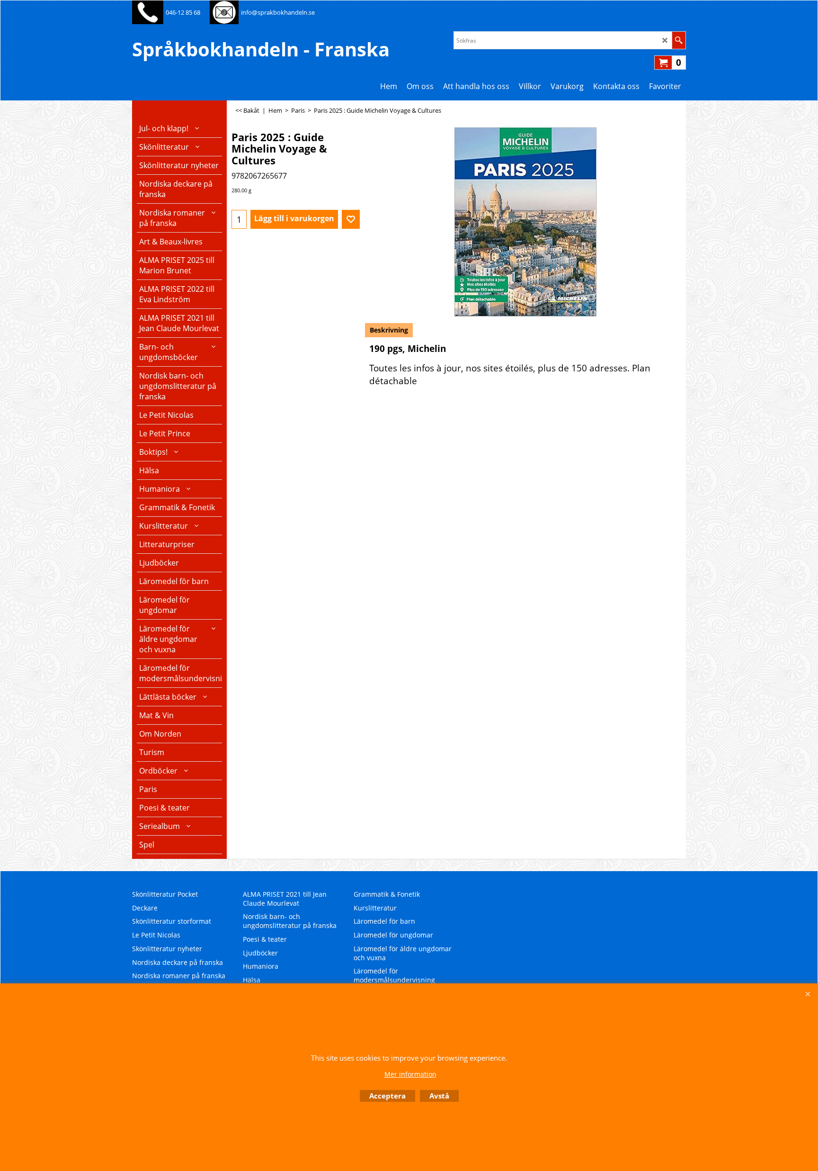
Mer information (410, 1074)
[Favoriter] (351, 219)
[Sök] (678, 40)
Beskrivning (389, 329)
